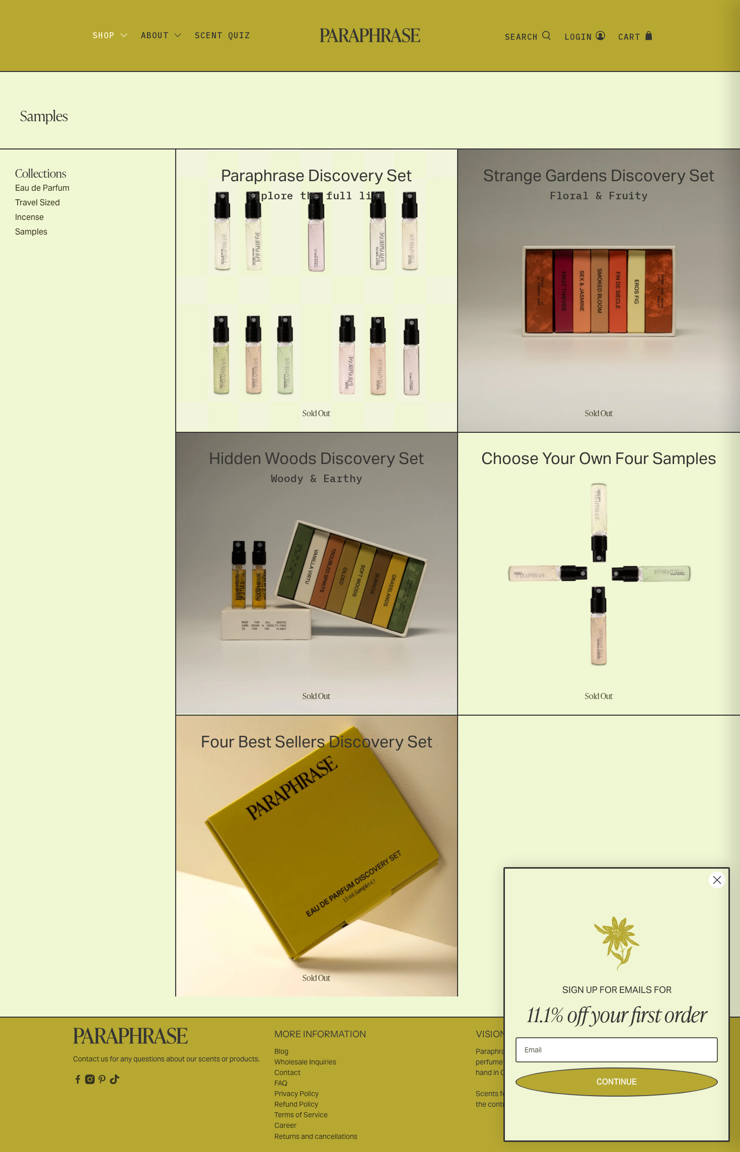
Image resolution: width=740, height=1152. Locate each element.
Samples (31, 231)
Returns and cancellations (315, 1136)
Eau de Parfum (42, 188)
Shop (104, 35)
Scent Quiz (222, 35)
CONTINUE (617, 1082)
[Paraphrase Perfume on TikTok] (114, 1081)
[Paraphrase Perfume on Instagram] (90, 1081)
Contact (287, 1072)
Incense (29, 217)
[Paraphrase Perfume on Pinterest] (102, 1081)
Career (285, 1125)
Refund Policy (296, 1104)
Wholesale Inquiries (305, 1061)
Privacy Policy (296, 1093)
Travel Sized (37, 202)
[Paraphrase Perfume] (370, 35)
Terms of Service (301, 1114)
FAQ (280, 1083)
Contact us (90, 1058)
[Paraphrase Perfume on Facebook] (78, 1081)
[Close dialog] (717, 880)
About (155, 35)
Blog (281, 1051)
